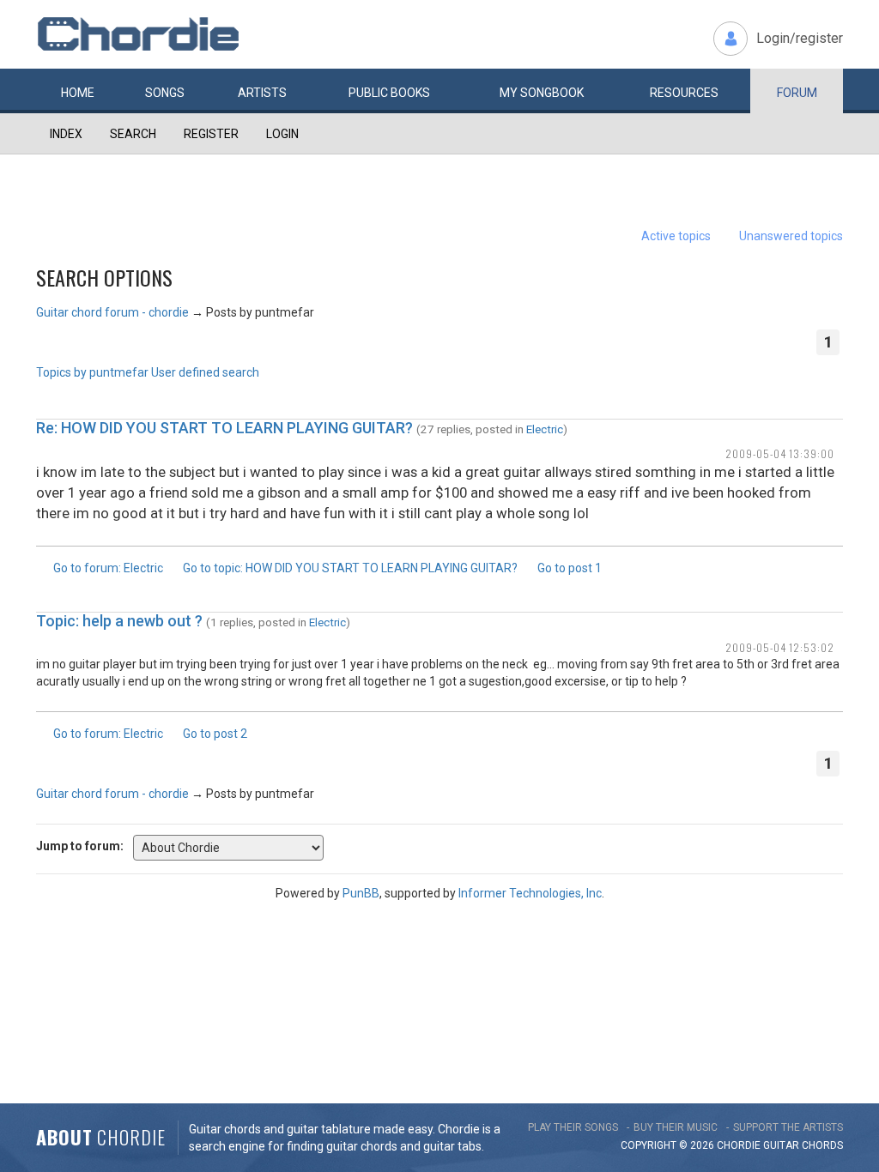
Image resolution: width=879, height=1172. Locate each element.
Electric (544, 429)
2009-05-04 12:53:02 (779, 647)
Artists (262, 93)
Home (77, 93)
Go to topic (350, 568)
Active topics (676, 236)
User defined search (205, 372)
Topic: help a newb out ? (119, 621)
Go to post (569, 568)
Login (282, 134)
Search (133, 134)
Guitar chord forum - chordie (112, 312)
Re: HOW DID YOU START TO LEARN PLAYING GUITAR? (224, 428)
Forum (797, 93)
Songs (165, 93)
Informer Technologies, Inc (530, 893)
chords (822, 1145)
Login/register (799, 38)
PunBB (361, 893)
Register (211, 134)
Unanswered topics (791, 236)
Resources (684, 93)
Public (389, 93)
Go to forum (108, 568)
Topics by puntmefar (92, 372)
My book (542, 93)
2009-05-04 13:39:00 (779, 453)
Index (66, 134)
